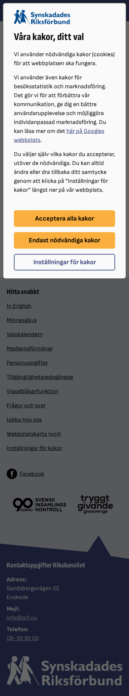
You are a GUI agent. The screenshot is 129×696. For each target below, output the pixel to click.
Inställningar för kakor (64, 262)
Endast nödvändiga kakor (64, 240)
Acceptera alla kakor (64, 219)
